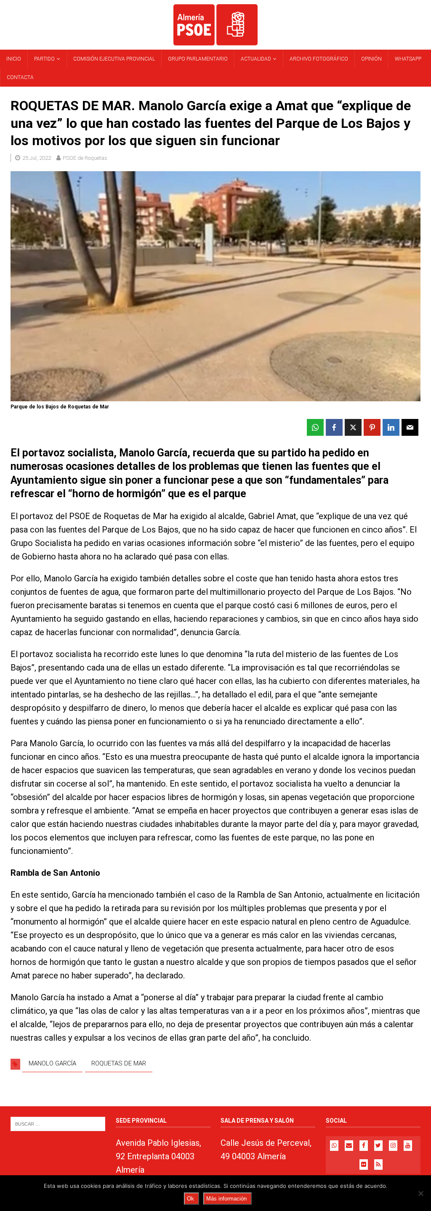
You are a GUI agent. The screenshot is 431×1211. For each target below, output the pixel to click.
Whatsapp (408, 59)
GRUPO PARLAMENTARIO (198, 59)
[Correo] (349, 1145)
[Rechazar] (420, 1193)
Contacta (20, 77)
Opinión (371, 59)
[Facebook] (363, 1145)
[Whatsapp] (334, 1145)
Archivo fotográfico (319, 59)
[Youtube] (408, 1145)
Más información (226, 1198)
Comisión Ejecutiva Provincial (114, 59)
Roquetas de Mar (118, 1063)
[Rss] (378, 1164)
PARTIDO (44, 59)
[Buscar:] (58, 1123)
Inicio (13, 59)
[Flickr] (363, 1164)
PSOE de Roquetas (85, 158)
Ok (190, 1198)
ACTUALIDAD (256, 59)
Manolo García (52, 1063)
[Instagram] (393, 1145)
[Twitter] (378, 1145)
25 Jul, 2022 (36, 158)
